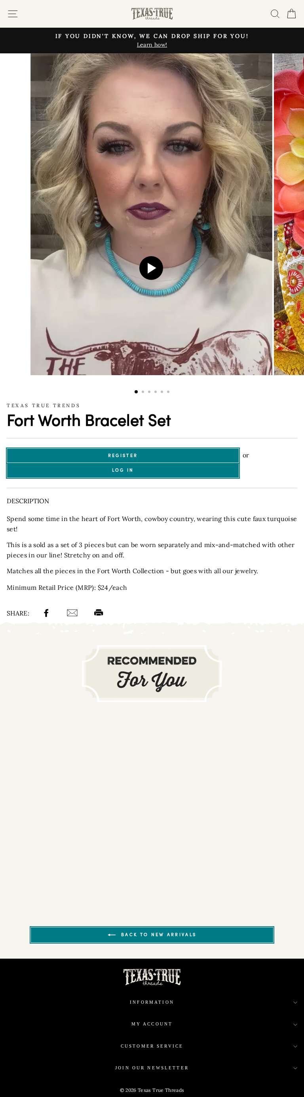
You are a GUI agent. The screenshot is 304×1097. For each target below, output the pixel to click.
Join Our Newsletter (152, 1068)
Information (152, 1002)
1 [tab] (137, 392)
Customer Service (152, 1046)
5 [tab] (163, 393)
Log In (123, 470)
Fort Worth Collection (130, 571)
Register (123, 455)
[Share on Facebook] (47, 613)
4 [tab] (156, 393)
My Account (152, 1024)
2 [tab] (144, 393)
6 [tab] (169, 393)
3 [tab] (150, 393)
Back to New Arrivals (157, 934)
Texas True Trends (43, 405)
